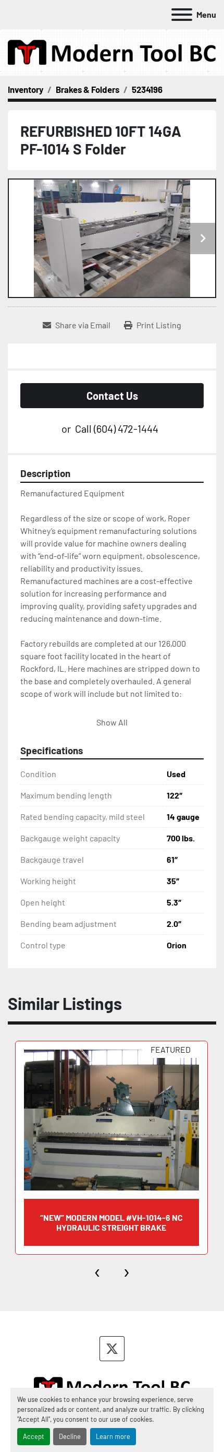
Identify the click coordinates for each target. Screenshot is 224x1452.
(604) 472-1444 (126, 428)
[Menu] (181, 14)
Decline (70, 1436)
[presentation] (98, 1270)
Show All (112, 722)
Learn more (113, 1436)
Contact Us (112, 395)
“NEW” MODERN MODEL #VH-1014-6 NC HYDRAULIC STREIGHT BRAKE (111, 1222)
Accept (33, 1436)
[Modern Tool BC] (112, 1385)
